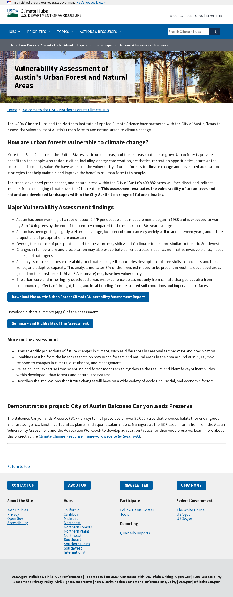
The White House (191, 510)
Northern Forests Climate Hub (36, 45)
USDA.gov (185, 518)
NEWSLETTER (136, 485)
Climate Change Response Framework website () (89, 436)
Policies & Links (41, 577)
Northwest (72, 535)
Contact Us (195, 16)
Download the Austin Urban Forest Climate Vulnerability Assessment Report (78, 296)
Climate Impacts (103, 45)
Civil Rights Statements (74, 582)
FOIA (196, 577)
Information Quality (161, 582)
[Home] (44, 14)
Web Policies (17, 510)
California (71, 510)
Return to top (18, 466)
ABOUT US (77, 485)
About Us (176, 16)
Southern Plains (77, 543)
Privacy (13, 514)
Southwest (73, 548)
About (68, 45)
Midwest (71, 518)
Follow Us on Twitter (137, 510)
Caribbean (72, 514)
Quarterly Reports (135, 532)
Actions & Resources (135, 45)
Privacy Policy (42, 582)
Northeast (72, 522)
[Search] (214, 31)
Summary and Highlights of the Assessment (50, 323)
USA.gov (183, 514)
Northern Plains (76, 531)
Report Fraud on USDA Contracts (110, 577)
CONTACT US (23, 485)
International (74, 552)
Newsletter (214, 16)
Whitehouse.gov (207, 582)
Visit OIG (144, 577)
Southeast (72, 539)
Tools (124, 514)
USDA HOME (191, 485)
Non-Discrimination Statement (118, 582)
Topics (82, 45)
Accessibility (17, 522)
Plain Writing (163, 577)
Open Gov (15, 518)
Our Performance (68, 577)
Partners (161, 45)
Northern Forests (78, 527)
